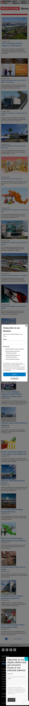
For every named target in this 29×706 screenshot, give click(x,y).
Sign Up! (14, 374)
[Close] (26, 326)
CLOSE (26, 658)
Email (10, 678)
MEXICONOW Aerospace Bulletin (15, 349)
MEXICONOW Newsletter (12, 359)
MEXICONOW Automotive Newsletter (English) (13, 352)
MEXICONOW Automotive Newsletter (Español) (13, 356)
